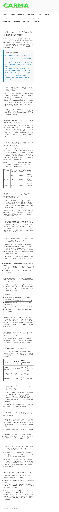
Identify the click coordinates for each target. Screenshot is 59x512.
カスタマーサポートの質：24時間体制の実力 (16, 75)
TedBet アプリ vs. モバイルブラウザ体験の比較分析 (18, 62)
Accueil (5, 14)
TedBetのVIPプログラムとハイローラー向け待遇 (18, 73)
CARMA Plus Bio (37, 18)
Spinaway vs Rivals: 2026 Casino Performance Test (18, 301)
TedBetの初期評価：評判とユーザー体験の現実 (17, 55)
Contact (15, 18)
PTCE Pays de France (25, 18)
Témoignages (6, 18)
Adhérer (46, 18)
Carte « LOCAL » (26, 21)
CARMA (40, 14)
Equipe (47, 14)
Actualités (12, 14)
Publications (36, 21)
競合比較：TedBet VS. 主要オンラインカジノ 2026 (18, 70)
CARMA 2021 (6, 21)
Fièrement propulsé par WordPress (11, 508)
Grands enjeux (20, 14)
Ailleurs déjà (31, 14)
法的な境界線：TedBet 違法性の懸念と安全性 (17, 68)
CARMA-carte (16, 21)
